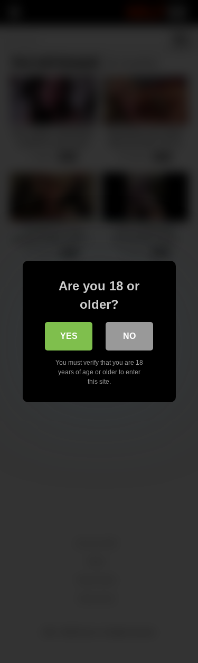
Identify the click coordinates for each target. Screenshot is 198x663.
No (129, 336)
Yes (69, 336)
